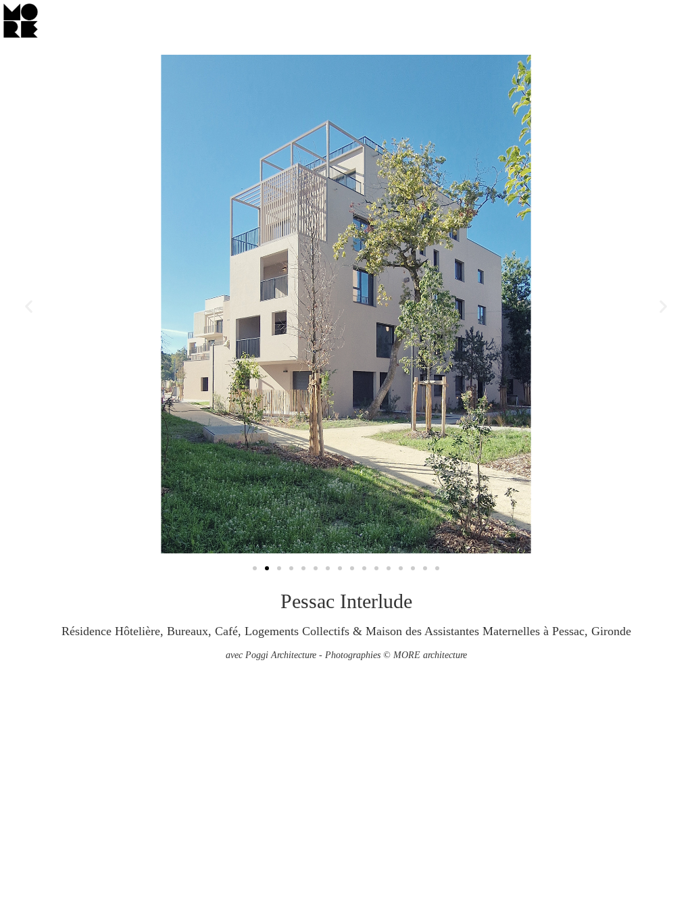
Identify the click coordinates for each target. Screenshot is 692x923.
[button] (28, 305)
